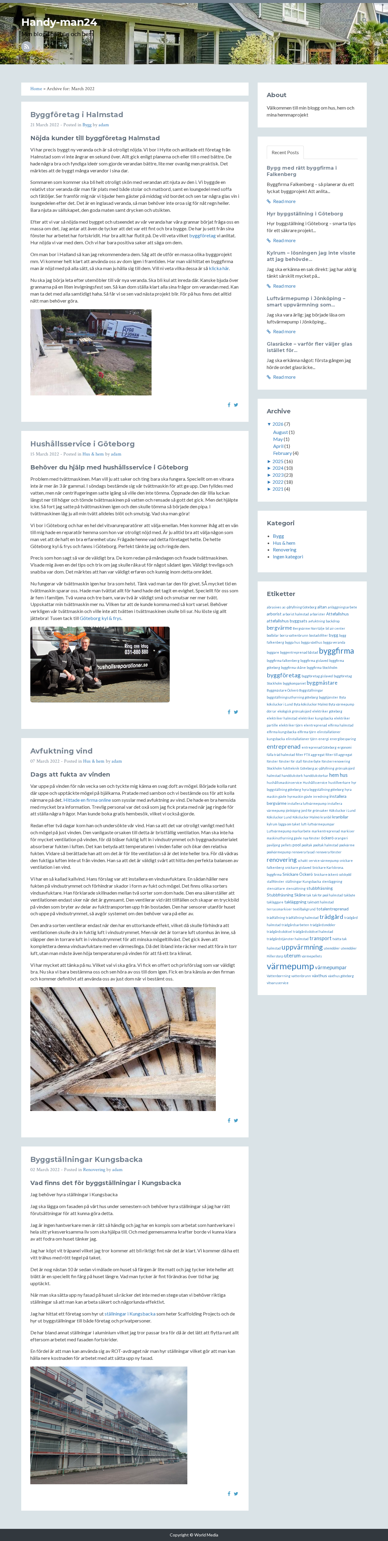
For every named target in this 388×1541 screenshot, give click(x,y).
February (282, 453)
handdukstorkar (316, 775)
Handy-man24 (59, 22)
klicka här (219, 268)
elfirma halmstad (340, 725)
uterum (292, 955)
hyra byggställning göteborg (323, 789)
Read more (284, 201)
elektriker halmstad (282, 718)
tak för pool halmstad (327, 895)
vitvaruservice (278, 983)
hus (344, 775)
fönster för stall (290, 761)
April (278, 446)
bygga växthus (311, 642)
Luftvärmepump (279, 831)
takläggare (275, 902)
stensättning (296, 888)
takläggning (295, 901)
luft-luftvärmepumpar (318, 824)
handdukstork (292, 775)
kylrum (272, 824)
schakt (303, 860)
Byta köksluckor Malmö (311, 704)
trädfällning (276, 918)
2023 (278, 475)
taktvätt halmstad (320, 902)
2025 (278, 461)
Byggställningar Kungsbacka (86, 1159)
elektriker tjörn (291, 725)
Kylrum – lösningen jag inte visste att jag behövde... (311, 256)
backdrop (333, 621)
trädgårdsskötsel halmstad (313, 931)
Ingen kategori (288, 556)
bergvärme (279, 628)
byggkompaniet (294, 683)
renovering (282, 859)
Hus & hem (93, 454)
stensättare (276, 888)
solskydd (345, 874)
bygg (333, 635)
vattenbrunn (301, 976)
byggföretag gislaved (317, 676)
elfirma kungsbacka (281, 732)
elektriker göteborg (327, 711)
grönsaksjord (345, 768)
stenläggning (332, 881)
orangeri (341, 838)
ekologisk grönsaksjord (294, 711)
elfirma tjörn (306, 732)
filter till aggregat (339, 755)
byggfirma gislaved (314, 660)
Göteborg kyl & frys (100, 618)
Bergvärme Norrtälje (309, 628)
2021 (278, 489)
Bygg (87, 125)
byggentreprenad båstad (299, 652)
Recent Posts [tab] (285, 152)
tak (308, 895)
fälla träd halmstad (281, 755)
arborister (317, 614)
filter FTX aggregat (310, 755)
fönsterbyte (312, 761)
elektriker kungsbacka (315, 718)
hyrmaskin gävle (299, 796)
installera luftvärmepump (306, 803)
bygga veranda (334, 642)
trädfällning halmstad (302, 918)
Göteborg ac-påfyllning (317, 768)
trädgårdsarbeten (295, 925)
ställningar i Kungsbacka (130, 1313)
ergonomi (344, 747)
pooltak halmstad (325, 845)
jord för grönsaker (314, 810)
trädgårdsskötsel (279, 931)
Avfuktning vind (61, 751)
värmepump (290, 965)
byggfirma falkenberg (283, 660)
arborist (274, 613)
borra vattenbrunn (294, 635)
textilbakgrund (304, 909)
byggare (273, 652)
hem (334, 775)
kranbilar (340, 816)
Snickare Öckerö (298, 874)
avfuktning (316, 621)
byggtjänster (328, 697)
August (280, 432)
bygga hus (292, 642)
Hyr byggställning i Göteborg (305, 214)
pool (297, 844)
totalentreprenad (332, 908)
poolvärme (347, 845)
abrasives (274, 607)
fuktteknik (291, 768)
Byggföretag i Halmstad (76, 114)
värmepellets (312, 956)
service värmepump (324, 860)
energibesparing (343, 739)
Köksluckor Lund (279, 817)
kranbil (325, 817)
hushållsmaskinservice (284, 782)
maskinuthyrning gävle (284, 838)
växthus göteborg (341, 976)
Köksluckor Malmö (306, 817)
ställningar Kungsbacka (303, 881)
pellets (286, 845)
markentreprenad (326, 831)
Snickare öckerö (326, 874)
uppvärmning (302, 947)
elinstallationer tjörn (301, 739)
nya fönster (311, 838)
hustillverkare (339, 782)
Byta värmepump (341, 704)
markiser (348, 831)
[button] (364, 19)
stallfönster (275, 881)
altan (322, 606)
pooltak (307, 845)
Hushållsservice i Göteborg (82, 443)
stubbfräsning (319, 888)
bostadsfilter (318, 635)
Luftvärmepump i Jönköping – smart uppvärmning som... (306, 302)
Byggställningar (311, 690)
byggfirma (336, 650)
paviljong (273, 845)
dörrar (271, 711)
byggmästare (322, 682)
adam (104, 125)
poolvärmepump (279, 852)
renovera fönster (329, 852)
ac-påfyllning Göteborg (299, 607)
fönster (272, 761)
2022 (278, 482)
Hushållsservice (315, 782)
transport (320, 938)
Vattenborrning (278, 976)
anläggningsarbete (342, 607)
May (278, 439)
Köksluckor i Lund (342, 810)
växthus (319, 975)
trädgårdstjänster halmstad (288, 939)
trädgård (331, 916)
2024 (278, 468)
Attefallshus (337, 613)
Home (346, 19)
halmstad (274, 775)
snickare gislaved (298, 867)
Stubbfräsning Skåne (286, 894)
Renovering (94, 1170)
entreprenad (284, 746)
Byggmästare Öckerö (282, 690)
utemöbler (332, 948)
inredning (321, 796)
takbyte (349, 895)
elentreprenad (315, 725)
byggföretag (202, 235)
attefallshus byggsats (287, 620)
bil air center (335, 628)
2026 (278, 424)
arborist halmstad (296, 614)
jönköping (293, 810)
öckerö (327, 837)
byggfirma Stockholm (322, 667)
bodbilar (273, 635)
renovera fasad (303, 852)
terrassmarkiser (279, 909)
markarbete (301, 831)
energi (323, 739)
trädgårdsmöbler (323, 925)
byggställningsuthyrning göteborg (292, 697)
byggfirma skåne (293, 667)
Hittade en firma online (87, 800)
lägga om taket (289, 824)
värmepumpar (331, 967)
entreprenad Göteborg (319, 747)
